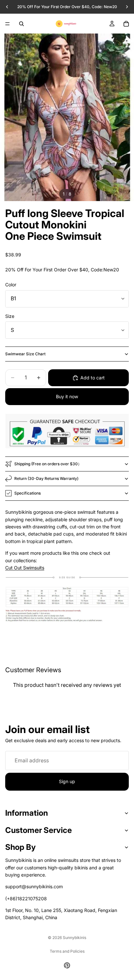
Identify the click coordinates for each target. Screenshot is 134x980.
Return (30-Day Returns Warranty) (46, 478)
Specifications (27, 493)
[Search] (21, 24)
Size (9, 316)
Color (10, 284)
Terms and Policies (67, 951)
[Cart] (126, 24)
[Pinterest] (67, 965)
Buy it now (67, 396)
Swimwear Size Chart (25, 353)
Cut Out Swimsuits (24, 567)
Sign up (67, 781)
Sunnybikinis (74, 937)
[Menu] (7, 23)
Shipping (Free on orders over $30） (48, 463)
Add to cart (92, 377)
